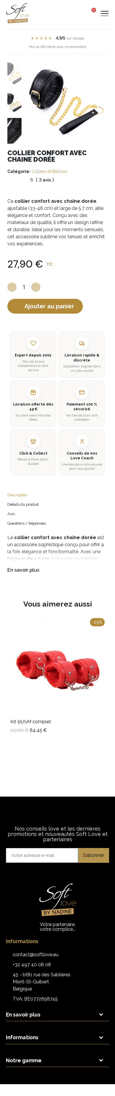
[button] (69, 13)
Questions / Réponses (26, 523)
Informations (22, 1037)
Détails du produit (23, 504)
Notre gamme (24, 1060)
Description (17, 495)
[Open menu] (104, 13)
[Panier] (91, 13)
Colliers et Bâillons (49, 171)
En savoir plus (23, 570)
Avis (11, 514)
